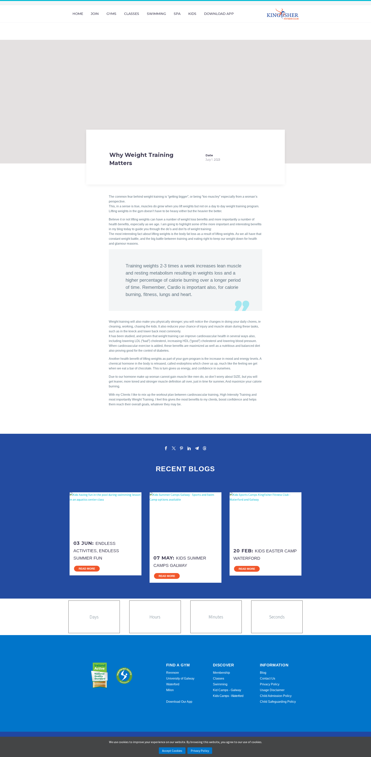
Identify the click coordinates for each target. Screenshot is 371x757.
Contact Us (267, 678)
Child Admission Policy (276, 695)
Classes (131, 14)
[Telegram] (197, 448)
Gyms (111, 14)
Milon (170, 690)
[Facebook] (166, 448)
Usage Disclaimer (272, 690)
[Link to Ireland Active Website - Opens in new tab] (99, 675)
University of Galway (180, 678)
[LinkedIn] (189, 448)
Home (77, 14)
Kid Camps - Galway (227, 690)
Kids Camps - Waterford (228, 695)
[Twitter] (174, 448)
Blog (263, 672)
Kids (192, 14)
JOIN (95, 14)
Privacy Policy (269, 684)
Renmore (172, 672)
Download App (219, 14)
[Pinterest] (181, 448)
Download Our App (179, 701)
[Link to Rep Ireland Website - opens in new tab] (124, 675)
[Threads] (205, 448)
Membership (221, 672)
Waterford (172, 684)
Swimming (156, 14)
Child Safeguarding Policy (278, 701)
